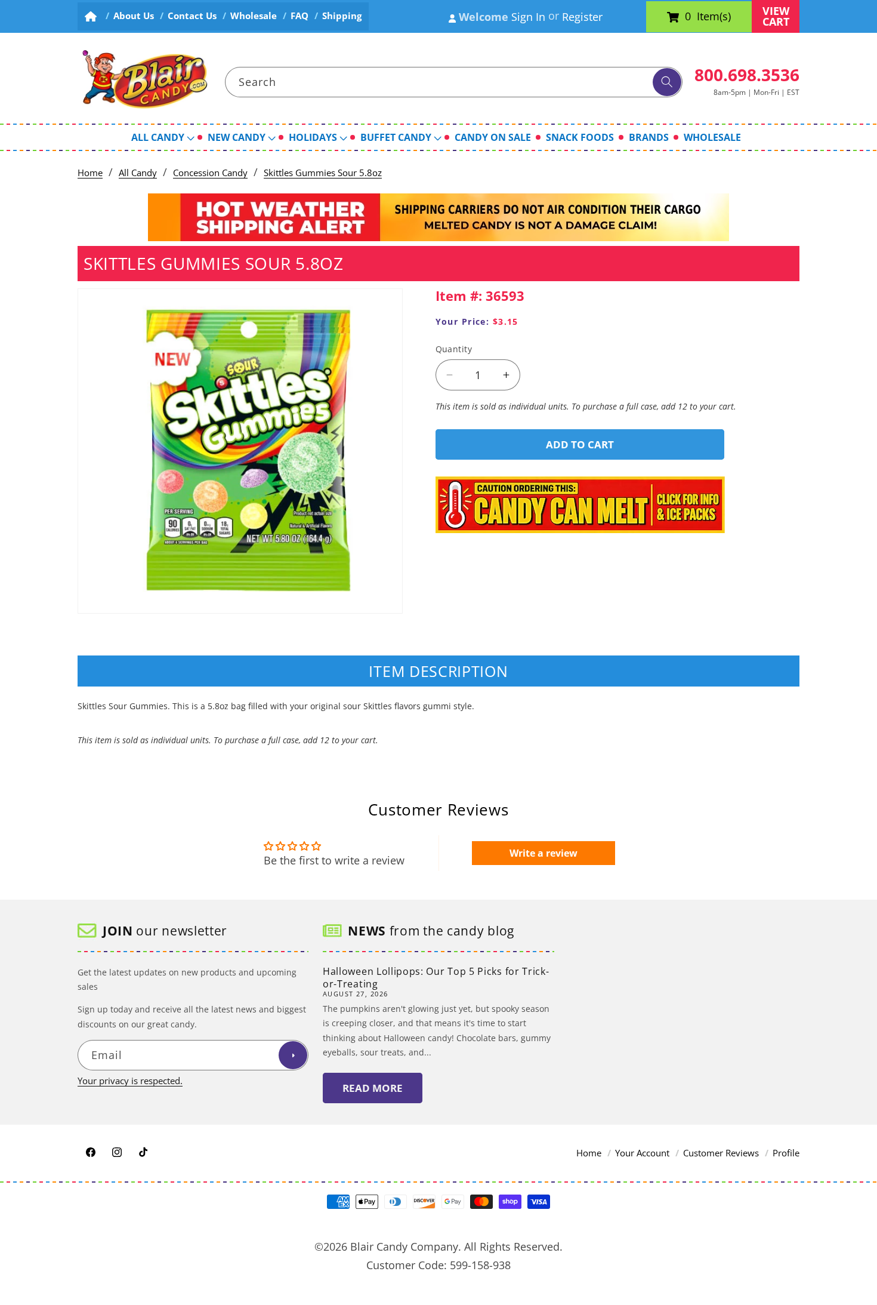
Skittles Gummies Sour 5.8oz (323, 173)
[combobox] (454, 82)
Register (582, 17)
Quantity (454, 349)
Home (90, 173)
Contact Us (192, 16)
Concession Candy (210, 173)
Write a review (543, 853)
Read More (372, 1088)
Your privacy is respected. (130, 1081)
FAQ (299, 16)
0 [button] (688, 16)
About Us (133, 16)
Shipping (342, 16)
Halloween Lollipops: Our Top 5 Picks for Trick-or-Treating (436, 977)
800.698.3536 (746, 74)
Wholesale (253, 16)
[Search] (667, 82)
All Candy (138, 173)
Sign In (528, 17)
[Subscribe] (293, 1055)
